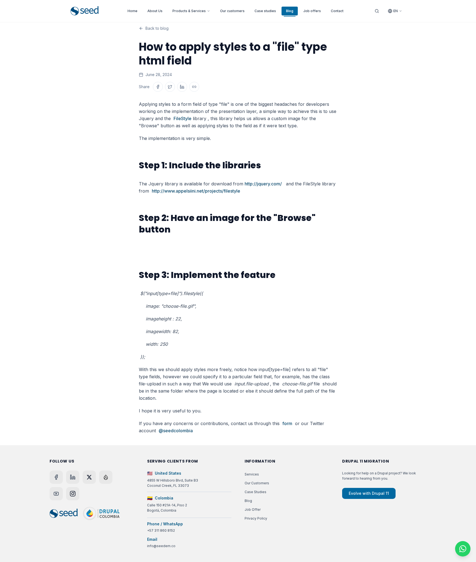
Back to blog (157, 28)
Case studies (265, 11)
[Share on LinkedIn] (182, 87)
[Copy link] (194, 87)
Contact (337, 11)
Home (132, 11)
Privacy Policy (256, 518)
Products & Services (189, 11)
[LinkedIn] (72, 477)
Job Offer (253, 509)
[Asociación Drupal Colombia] (101, 513)
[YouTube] (56, 493)
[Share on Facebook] (158, 87)
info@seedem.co (161, 546)
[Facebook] (56, 477)
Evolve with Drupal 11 (369, 493)
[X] (89, 477)
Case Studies (255, 492)
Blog (289, 11)
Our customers (232, 11)
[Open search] (376, 11)
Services (252, 474)
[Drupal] (105, 477)
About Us (155, 11)
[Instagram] (72, 493)
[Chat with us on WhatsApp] (462, 548)
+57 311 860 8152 (161, 530)
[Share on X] (170, 87)
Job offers (312, 11)
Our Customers (257, 483)
